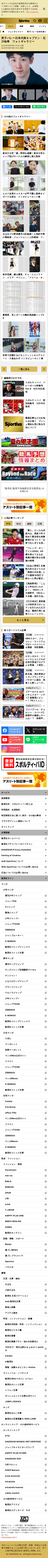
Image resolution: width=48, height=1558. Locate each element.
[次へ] (3, 69)
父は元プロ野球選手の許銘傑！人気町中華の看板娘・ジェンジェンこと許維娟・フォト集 (24, 237)
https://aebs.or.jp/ (9, 1537)
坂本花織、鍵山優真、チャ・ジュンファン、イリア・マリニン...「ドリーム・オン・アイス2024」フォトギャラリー (23, 277)
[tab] (8, 523)
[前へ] (44, 69)
